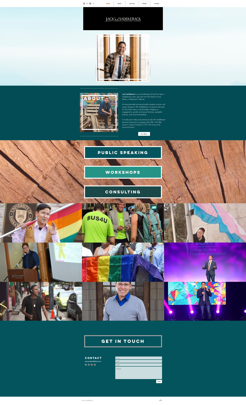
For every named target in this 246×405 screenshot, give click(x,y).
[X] (90, 4)
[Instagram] (89, 365)
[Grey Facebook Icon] (93, 4)
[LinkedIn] (84, 4)
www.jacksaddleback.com (93, 361)
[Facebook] (95, 365)
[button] (41, 223)
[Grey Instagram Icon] (87, 4)
